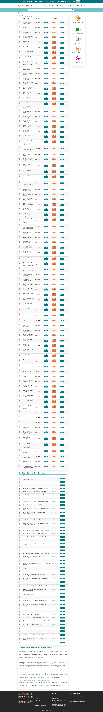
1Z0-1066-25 (25, 574)
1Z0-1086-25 (25, 589)
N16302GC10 (27, 242)
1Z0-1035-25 (25, 567)
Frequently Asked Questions (40, 705)
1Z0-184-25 (27, 137)
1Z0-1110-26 (25, 539)
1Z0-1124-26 (25, 533)
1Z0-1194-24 (25, 617)
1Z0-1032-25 (25, 563)
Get (62, 478)
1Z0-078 (28, 269)
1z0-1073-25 (28, 116)
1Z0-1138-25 (25, 488)
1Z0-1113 (25, 627)
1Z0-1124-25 (28, 99)
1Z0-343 (28, 466)
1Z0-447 (27, 456)
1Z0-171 (24, 614)
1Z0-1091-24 (25, 630)
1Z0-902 (27, 22)
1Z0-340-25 (25, 553)
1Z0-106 (27, 42)
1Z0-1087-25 (25, 519)
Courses (36, 698)
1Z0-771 (27, 172)
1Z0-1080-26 (25, 527)
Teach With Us (37, 702)
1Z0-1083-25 (25, 596)
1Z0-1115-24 (25, 638)
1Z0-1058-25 (25, 504)
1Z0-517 (28, 397)
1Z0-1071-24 (25, 634)
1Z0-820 (28, 325)
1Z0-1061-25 (25, 550)
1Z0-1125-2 (28, 259)
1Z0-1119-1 (28, 284)
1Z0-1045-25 (25, 556)
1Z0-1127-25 (28, 189)
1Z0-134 (28, 451)
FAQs (57, 5)
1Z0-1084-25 (28, 215)
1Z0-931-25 (28, 78)
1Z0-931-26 (25, 611)
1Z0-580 (28, 346)
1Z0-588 (28, 330)
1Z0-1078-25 (25, 578)
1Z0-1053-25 (25, 608)
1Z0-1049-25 (25, 604)
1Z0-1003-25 (25, 560)
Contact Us (63, 5)
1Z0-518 (28, 402)
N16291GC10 (27, 232)
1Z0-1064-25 (25, 501)
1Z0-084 (28, 279)
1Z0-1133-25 (25, 585)
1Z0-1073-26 (25, 530)
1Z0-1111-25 (28, 63)
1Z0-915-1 (27, 274)
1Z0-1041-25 (25, 485)
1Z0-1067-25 (28, 126)
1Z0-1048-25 (25, 600)
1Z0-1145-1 (28, 111)
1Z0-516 (28, 335)
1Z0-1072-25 (28, 154)
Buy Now (61, 22)
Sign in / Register (81, 5)
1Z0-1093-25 (28, 83)
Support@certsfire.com (62, 702)
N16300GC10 (27, 247)
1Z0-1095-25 (25, 497)
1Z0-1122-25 (28, 199)
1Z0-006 (24, 642)
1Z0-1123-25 (28, 204)
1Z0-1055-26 (25, 523)
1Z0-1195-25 (28, 73)
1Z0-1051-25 (25, 546)
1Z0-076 (28, 289)
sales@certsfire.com (61, 700)
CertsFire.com (51, 710)
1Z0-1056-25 (25, 508)
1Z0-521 (28, 340)
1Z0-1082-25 (25, 593)
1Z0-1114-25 (28, 68)
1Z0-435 (27, 305)
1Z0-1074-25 (25, 516)
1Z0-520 (28, 381)
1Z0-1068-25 (25, 491)
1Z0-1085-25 (28, 210)
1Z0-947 (24, 481)
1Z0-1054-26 (28, 253)
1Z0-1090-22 (25, 478)
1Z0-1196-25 (28, 105)
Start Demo (54, 22)
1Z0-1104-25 (28, 94)
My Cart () (71, 5)
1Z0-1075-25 (25, 570)
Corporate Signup (55, 698)
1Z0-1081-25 (25, 512)
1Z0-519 (28, 407)
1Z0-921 (24, 624)
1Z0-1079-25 (25, 582)
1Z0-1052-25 (25, 543)
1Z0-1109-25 (28, 194)
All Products (37, 700)
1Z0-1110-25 (28, 88)
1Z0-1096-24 (25, 620)
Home (44, 5)
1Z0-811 (28, 421)
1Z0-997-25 (25, 494)
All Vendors (51, 5)
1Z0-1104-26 (25, 536)
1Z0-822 (28, 427)
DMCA (36, 707)
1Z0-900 (27, 461)
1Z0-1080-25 (28, 121)
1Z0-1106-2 (28, 264)
